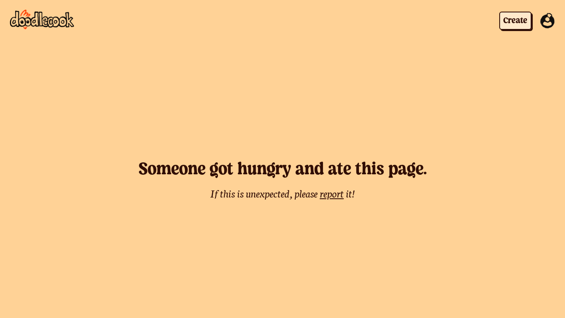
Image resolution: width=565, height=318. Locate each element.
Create (515, 21)
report (332, 193)
